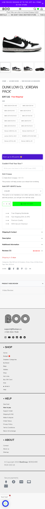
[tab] (22, 283)
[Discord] (17, 337)
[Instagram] (5, 337)
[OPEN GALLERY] (22, 38)
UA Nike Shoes (14, 81)
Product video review (10, 283)
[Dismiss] (42, 3)
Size (3, 101)
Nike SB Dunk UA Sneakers (31, 81)
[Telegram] (21, 337)
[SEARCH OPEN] (35, 9)
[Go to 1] (5, 67)
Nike (7, 264)
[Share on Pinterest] (22, 269)
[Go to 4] (40, 67)
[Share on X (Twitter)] (9, 269)
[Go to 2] (16, 67)
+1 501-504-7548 (11, 332)
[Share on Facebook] (14, 269)
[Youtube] (9, 337)
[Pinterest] (13, 337)
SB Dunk (11, 264)
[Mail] (26, 269)
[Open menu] (20, 9)
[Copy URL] (30, 269)
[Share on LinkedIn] (18, 269)
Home (4, 81)
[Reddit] (24, 337)
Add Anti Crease (13, 178)
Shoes (28, 262)
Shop (31, 262)
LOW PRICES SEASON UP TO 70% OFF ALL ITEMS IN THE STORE (21, 3)
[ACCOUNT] (41, 9)
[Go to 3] (28, 67)
